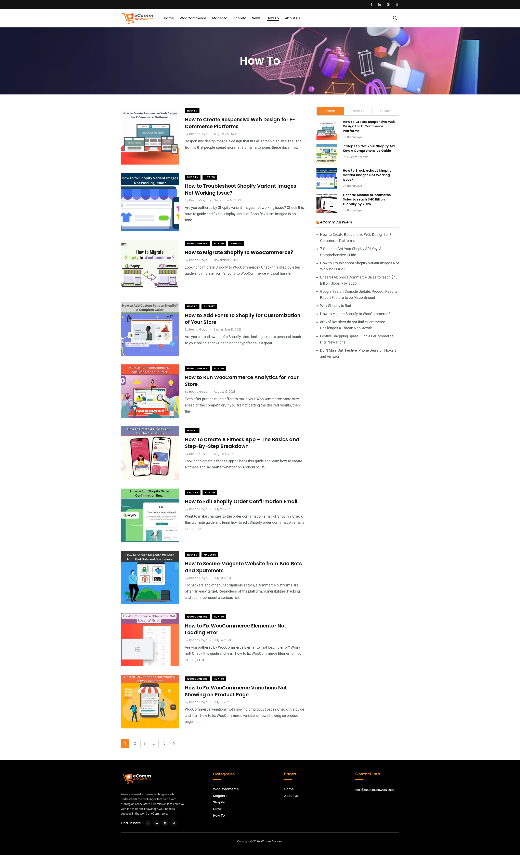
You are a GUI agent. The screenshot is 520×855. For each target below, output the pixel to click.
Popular (357, 111)
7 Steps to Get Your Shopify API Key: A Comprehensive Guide (369, 148)
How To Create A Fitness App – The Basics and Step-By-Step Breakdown (242, 443)
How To (273, 18)
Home (169, 18)
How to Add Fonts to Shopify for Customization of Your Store (242, 318)
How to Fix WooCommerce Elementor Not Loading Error (235, 629)
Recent (330, 111)
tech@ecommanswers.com (374, 790)
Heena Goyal (355, 137)
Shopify (239, 18)
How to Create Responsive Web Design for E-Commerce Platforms (240, 123)
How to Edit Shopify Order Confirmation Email (241, 501)
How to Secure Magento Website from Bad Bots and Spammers (243, 567)
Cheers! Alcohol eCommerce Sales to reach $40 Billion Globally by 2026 (367, 199)
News (256, 18)
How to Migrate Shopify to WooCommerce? (355, 314)
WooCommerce (193, 18)
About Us (292, 18)
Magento (219, 18)
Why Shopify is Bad (335, 305)
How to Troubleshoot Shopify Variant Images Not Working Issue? (240, 189)
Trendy (385, 111)
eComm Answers (357, 157)
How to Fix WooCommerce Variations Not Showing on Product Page (236, 691)
